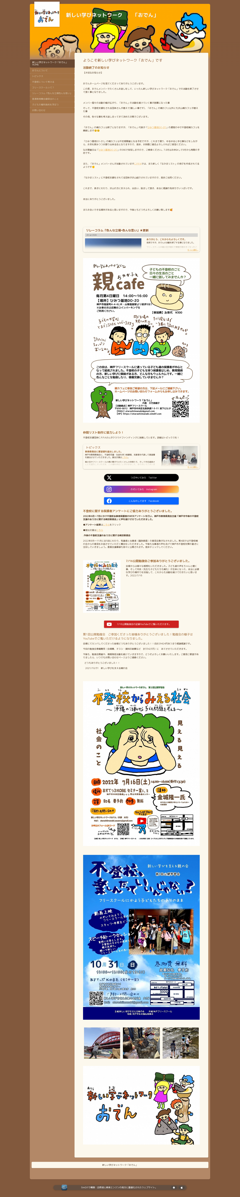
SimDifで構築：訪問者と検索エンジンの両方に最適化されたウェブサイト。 (119, 1187)
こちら (106, 524)
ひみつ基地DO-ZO (157, 127)
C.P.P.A (138, 163)
